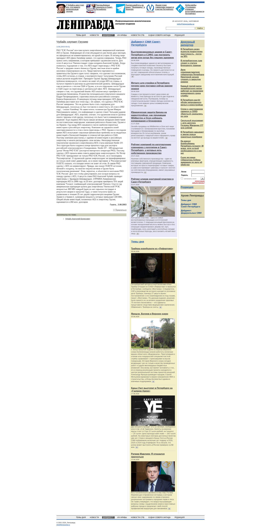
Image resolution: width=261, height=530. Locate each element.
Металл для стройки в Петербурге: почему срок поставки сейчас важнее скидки (151, 86)
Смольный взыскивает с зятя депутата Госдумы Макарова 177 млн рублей (192, 124)
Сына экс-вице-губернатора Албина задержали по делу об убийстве (191, 161)
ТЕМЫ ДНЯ (81, 35)
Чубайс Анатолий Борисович (77, 219)
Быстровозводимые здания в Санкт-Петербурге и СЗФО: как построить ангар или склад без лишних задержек (152, 55)
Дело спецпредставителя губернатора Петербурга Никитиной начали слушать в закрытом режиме (192, 76)
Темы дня (137, 241)
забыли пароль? (198, 183)
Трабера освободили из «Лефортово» (152, 248)
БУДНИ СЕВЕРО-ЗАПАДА (160, 35)
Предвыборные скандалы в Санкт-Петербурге (104, 7)
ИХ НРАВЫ (122, 35)
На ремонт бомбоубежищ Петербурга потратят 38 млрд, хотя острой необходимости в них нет (192, 147)
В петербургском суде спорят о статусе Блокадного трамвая (191, 63)
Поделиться (120, 210)
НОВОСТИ (94, 35)
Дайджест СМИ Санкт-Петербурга (146, 43)
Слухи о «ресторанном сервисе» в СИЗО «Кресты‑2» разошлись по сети (192, 112)
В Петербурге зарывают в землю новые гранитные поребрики (192, 134)
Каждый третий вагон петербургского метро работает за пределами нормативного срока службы (192, 91)
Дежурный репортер (188, 43)
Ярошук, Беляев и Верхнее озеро (149, 313)
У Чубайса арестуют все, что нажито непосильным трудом (75, 8)
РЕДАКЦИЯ (180, 35)
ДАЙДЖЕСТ (108, 35)
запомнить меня (190, 179)
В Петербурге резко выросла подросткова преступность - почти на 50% (191, 52)
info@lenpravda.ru (185, 24)
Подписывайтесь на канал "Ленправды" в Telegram (135, 7)
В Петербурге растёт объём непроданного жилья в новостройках (192, 102)
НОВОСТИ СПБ (138, 35)
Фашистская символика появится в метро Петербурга (164, 7)
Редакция (187, 187)
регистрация (200, 181)
